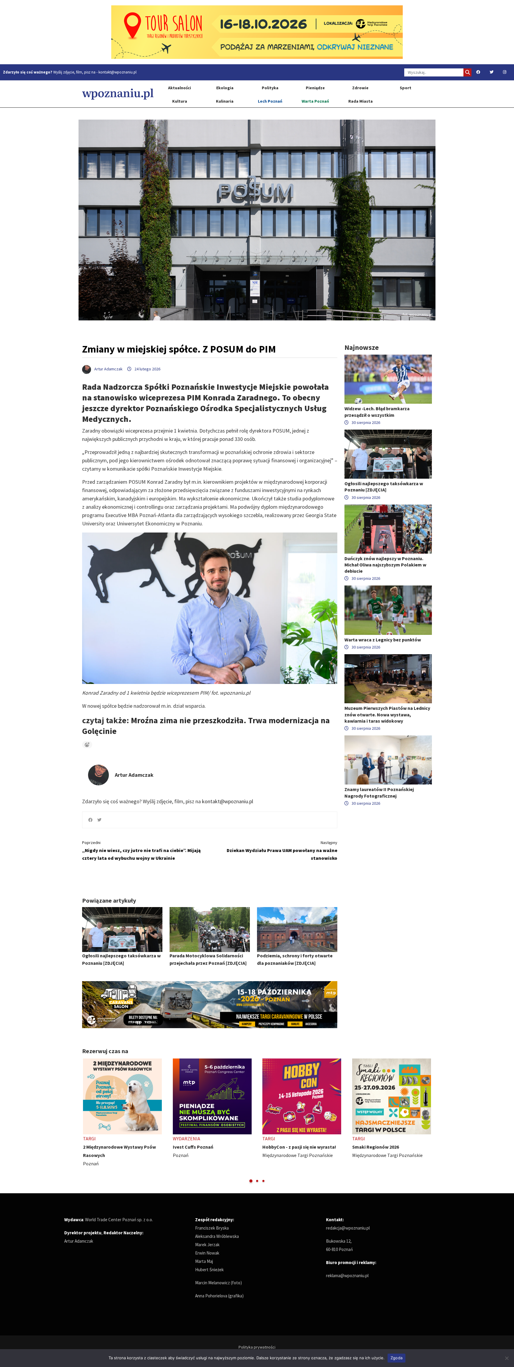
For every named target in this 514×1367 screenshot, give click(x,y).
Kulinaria (225, 101)
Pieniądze (315, 87)
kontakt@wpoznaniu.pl (117, 72)
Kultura (179, 101)
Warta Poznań (315, 101)
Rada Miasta (360, 101)
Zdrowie (360, 87)
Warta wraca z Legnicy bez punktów (382, 640)
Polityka (270, 87)
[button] (251, 1181)
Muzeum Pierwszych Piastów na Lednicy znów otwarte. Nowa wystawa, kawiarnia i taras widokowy (387, 714)
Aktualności (179, 87)
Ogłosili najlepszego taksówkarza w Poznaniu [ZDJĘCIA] (383, 486)
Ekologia (225, 87)
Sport (405, 87)
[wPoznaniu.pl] (117, 94)
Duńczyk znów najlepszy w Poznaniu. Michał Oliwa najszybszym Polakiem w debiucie (385, 564)
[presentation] (87, 1121)
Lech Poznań (270, 101)
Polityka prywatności (257, 1347)
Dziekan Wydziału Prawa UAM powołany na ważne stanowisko (282, 850)
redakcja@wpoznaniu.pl (348, 1228)
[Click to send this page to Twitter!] (99, 820)
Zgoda (396, 1357)
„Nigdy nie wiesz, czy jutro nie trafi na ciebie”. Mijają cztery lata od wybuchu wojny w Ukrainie (141, 850)
